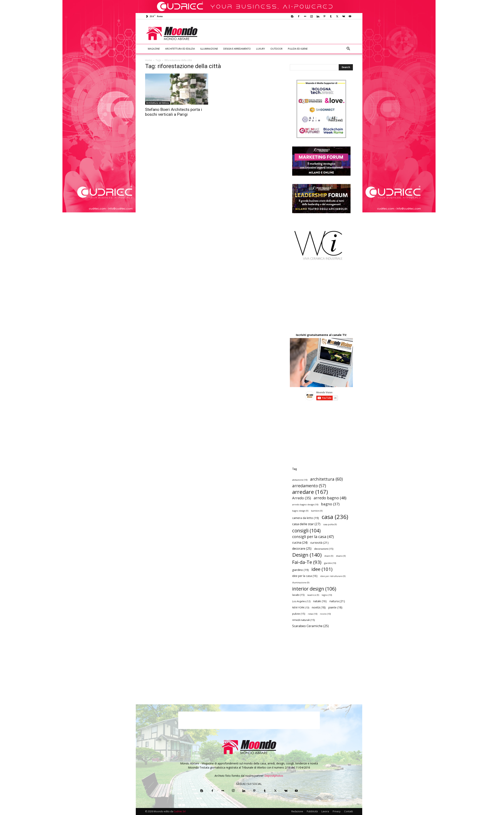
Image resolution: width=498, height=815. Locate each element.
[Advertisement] (281, 33)
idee (321, 569)
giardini (330, 563)
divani (328, 556)
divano (341, 556)
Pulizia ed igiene (298, 48)
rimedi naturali (303, 620)
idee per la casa (304, 576)
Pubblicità (312, 811)
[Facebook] (299, 16)
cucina (300, 543)
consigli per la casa (313, 537)
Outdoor (276, 48)
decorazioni (323, 548)
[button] (348, 49)
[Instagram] (311, 16)
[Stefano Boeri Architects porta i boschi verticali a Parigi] (176, 89)
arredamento (309, 486)
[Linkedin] (318, 16)
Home (148, 60)
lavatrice (313, 595)
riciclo (325, 613)
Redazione (297, 811)
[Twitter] (337, 16)
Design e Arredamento (237, 48)
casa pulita (330, 524)
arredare (310, 492)
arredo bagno (330, 498)
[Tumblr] (331, 16)
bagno (330, 504)
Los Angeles (301, 601)
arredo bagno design (305, 504)
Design (307, 555)
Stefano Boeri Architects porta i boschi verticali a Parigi (173, 112)
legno (327, 594)
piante (335, 607)
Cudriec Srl (179, 811)
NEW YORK (300, 607)
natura (337, 601)
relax (312, 613)
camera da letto (305, 518)
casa (335, 517)
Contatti (348, 811)
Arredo (301, 498)
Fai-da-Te (306, 562)
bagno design (300, 510)
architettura (326, 479)
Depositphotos (273, 775)
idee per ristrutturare (332, 576)
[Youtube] (350, 16)
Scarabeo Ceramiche (310, 626)
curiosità (319, 542)
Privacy (336, 811)
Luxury (260, 48)
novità (319, 607)
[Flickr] (305, 16)
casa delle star (306, 524)
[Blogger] (292, 16)
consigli (306, 530)
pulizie (298, 613)
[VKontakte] (343, 16)
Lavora (325, 811)
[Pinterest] (324, 16)
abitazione (299, 479)
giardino (300, 570)
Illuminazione (209, 48)
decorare (301, 549)
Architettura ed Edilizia (180, 48)
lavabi (298, 595)
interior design (314, 589)
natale (320, 601)
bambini (317, 510)
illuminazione (300, 582)
